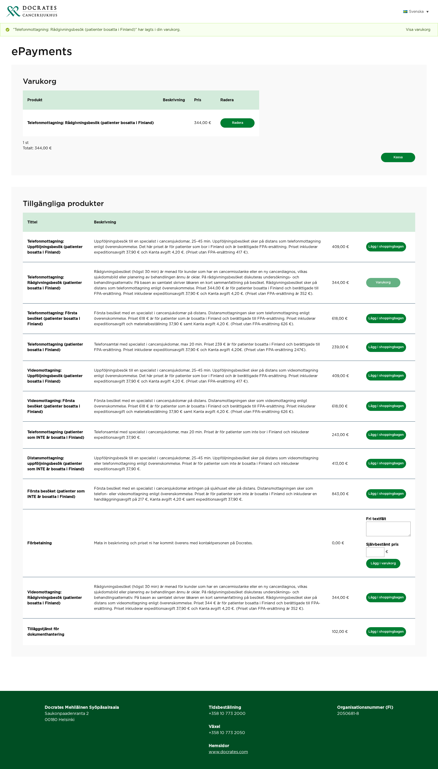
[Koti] (31, 11)
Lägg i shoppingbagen (386, 246)
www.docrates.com (228, 752)
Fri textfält (376, 519)
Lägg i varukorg (383, 563)
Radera (237, 122)
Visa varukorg (418, 30)
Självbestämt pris (382, 544)
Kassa (398, 157)
